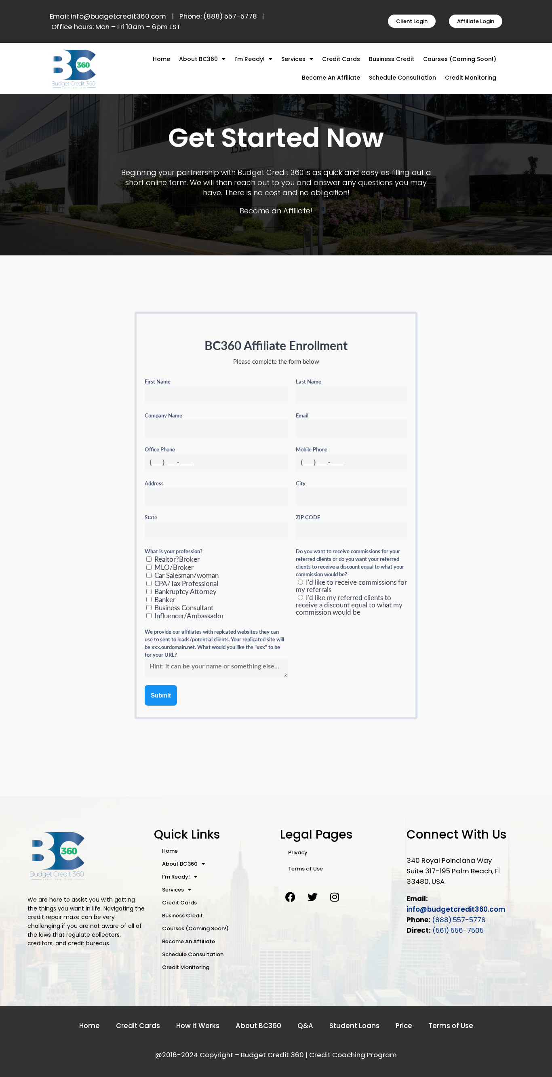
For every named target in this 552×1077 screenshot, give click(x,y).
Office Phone (160, 450)
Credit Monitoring (470, 78)
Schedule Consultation (402, 78)
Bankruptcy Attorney (185, 591)
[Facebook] (290, 897)
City (300, 484)
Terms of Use (305, 869)
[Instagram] (334, 897)
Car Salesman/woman (186, 575)
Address (154, 484)
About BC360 (198, 59)
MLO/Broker (173, 567)
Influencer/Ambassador (188, 616)
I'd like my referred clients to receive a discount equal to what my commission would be (349, 605)
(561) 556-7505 (458, 930)
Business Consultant (183, 608)
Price (404, 1026)
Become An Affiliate (331, 78)
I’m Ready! (249, 59)
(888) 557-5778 (459, 920)
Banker (164, 599)
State (151, 518)
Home (161, 59)
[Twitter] (312, 897)
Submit (161, 695)
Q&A (305, 1026)
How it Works (197, 1026)
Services (293, 59)
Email (302, 416)
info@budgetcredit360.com (456, 909)
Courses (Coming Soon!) (459, 59)
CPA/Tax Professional (185, 583)
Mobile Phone (311, 450)
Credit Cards (341, 59)
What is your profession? (173, 551)
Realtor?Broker (176, 559)
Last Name (308, 382)
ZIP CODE (308, 518)
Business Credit (391, 59)
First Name (158, 382)
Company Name (163, 416)
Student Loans (354, 1026)
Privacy (298, 852)
